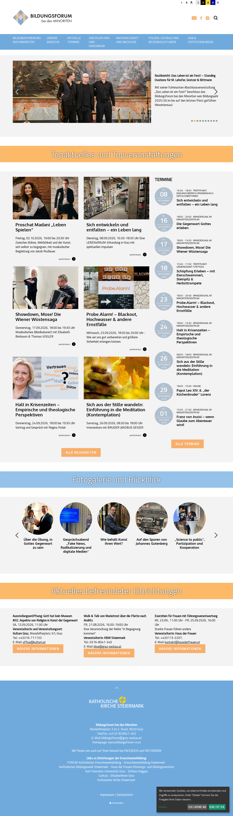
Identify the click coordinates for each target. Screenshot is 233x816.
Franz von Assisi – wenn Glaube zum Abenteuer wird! (195, 421)
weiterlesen (64, 259)
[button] (192, 121)
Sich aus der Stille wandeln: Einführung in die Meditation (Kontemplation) (115, 409)
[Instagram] (207, 18)
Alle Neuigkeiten (81, 452)
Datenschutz (125, 795)
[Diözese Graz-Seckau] (116, 702)
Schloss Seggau (138, 771)
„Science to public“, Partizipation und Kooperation (190, 543)
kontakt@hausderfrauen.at (182, 642)
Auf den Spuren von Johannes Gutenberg (151, 541)
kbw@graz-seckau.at (107, 646)
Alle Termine (187, 443)
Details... (163, 807)
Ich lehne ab (197, 807)
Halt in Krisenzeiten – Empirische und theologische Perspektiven (45, 409)
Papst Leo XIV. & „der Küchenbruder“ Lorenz (194, 392)
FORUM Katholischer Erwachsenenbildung (94, 762)
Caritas (103, 775)
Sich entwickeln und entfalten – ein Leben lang (113, 227)
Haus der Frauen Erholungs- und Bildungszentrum (142, 766)
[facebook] (201, 18)
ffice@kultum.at (35, 642)
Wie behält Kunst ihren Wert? (113, 541)
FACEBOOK (131, 750)
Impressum (107, 795)
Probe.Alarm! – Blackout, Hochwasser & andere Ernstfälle (111, 319)
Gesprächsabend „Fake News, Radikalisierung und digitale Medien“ (76, 545)
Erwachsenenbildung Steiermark (144, 762)
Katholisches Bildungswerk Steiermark (83, 766)
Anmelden (117, 803)
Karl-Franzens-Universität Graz (105, 771)
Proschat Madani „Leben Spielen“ (40, 227)
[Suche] (216, 18)
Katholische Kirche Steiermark (116, 780)
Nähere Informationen (38, 648)
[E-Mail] (194, 18)
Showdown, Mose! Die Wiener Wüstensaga (38, 316)
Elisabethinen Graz (122, 775)
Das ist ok (217, 807)
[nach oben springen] (116, 688)
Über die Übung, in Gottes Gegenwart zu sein (38, 543)
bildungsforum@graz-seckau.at (121, 738)
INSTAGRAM (153, 750)
